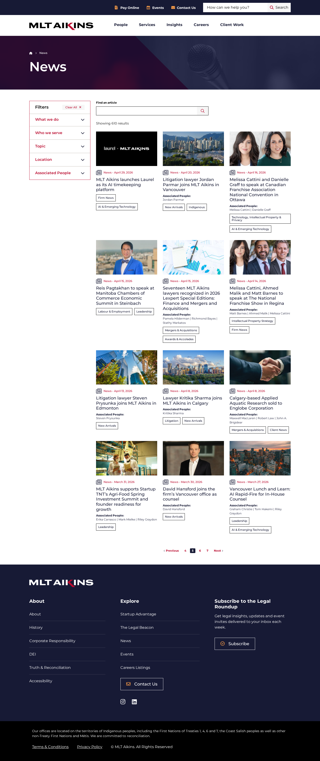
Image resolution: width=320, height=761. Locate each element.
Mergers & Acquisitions (181, 330)
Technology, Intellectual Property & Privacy (256, 218)
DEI (32, 654)
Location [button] (43, 159)
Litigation (171, 420)
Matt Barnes (238, 313)
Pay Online (129, 8)
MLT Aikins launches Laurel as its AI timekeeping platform (125, 184)
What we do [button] (47, 119)
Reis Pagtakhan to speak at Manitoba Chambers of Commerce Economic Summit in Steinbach (125, 296)
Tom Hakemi (264, 509)
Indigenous (197, 207)
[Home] (31, 53)
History (36, 627)
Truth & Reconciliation (50, 667)
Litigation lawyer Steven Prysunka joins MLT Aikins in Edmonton (126, 403)
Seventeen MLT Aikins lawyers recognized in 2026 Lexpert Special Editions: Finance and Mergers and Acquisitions (191, 298)
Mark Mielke (127, 519)
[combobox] (235, 7)
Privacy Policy (89, 747)
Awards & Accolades (179, 339)
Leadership (144, 311)
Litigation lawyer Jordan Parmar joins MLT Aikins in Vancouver (191, 184)
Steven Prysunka (108, 418)
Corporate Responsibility (52, 641)
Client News (278, 430)
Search (202, 110)
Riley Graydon (147, 519)
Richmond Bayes (204, 318)
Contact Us (186, 8)
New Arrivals (174, 207)
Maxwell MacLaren (242, 418)
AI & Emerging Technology (117, 206)
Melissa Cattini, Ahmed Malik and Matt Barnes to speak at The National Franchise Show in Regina (257, 296)
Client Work (232, 25)
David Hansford (174, 509)
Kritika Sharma (173, 413)
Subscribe (238, 643)
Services (147, 25)
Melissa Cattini (240, 209)
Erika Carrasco (106, 519)
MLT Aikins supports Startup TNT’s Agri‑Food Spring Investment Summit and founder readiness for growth (126, 499)
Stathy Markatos (174, 322)
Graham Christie (241, 509)
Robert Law (266, 418)
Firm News (106, 198)
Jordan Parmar (173, 199)
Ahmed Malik (258, 313)
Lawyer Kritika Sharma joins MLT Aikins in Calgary (192, 401)
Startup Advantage (138, 614)
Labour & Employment (114, 311)
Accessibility (40, 681)
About (35, 614)
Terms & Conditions (50, 747)
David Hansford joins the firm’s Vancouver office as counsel (190, 494)
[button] (171, 550)
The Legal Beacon (137, 627)
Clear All (71, 107)
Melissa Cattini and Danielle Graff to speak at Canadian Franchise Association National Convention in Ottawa (259, 189)
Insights (174, 25)
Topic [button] (40, 146)
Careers (201, 25)
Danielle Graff (261, 209)
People (121, 25)
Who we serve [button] (48, 133)
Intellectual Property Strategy (252, 321)
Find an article (106, 102)
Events (158, 8)
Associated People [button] (53, 173)
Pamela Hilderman (176, 318)
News (125, 641)
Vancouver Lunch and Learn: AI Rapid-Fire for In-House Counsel (260, 494)
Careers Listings (135, 667)
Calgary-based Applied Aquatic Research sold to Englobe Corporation (256, 403)
